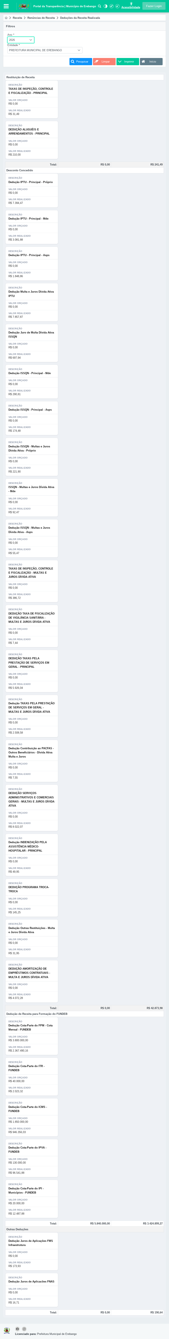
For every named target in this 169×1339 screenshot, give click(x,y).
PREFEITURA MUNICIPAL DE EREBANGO (35, 50)
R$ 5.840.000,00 (100, 1223)
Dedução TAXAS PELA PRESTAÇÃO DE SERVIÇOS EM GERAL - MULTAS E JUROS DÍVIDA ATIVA (31, 707)
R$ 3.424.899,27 (153, 1223)
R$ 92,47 (13, 512)
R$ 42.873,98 (155, 1008)
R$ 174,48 (14, 430)
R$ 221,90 (14, 471)
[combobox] (20, 40)
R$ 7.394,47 (15, 202)
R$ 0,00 (13, 103)
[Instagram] (24, 1329)
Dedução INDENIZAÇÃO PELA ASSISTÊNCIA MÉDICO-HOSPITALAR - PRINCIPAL (27, 846)
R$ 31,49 (13, 114)
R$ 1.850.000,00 (18, 1121)
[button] (153, 6)
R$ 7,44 (13, 642)
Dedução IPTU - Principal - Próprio (30, 182)
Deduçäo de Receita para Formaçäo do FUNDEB (36, 1013)
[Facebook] (18, 1329)
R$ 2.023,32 (15, 1091)
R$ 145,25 (14, 912)
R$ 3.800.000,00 (18, 1040)
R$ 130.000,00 (17, 1162)
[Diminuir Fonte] (117, 7)
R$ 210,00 (14, 154)
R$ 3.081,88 (15, 239)
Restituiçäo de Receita (20, 77)
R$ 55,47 (13, 553)
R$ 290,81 (14, 394)
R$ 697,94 (14, 357)
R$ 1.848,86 (15, 276)
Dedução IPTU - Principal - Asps (28, 255)
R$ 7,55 (13, 777)
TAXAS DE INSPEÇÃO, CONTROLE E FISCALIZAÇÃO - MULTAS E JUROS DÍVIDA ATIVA (30, 573)
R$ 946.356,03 (17, 1132)
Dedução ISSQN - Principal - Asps (30, 409)
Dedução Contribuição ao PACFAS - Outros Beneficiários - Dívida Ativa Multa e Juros (31, 752)
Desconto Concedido (19, 170)
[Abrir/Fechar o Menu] (6, 6)
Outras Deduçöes (17, 1229)
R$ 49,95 (13, 871)
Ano (10, 34)
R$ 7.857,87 (15, 316)
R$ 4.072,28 (15, 998)
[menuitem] (6, 18)
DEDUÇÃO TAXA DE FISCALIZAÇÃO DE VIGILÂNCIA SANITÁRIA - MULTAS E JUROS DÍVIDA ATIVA (31, 618)
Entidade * (13, 45)
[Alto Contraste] (105, 7)
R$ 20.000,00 (16, 1203)
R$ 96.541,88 (16, 1172)
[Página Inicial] (6, 18)
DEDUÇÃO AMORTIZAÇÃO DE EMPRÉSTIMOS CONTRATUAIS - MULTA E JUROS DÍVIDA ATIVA (29, 973)
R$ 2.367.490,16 (18, 1050)
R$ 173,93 (14, 1266)
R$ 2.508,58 (15, 732)
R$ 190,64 (156, 1312)
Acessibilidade (130, 7)
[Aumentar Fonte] (111, 7)
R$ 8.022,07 (15, 826)
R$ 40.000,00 (16, 1081)
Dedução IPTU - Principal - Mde (28, 218)
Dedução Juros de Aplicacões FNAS (31, 1281)
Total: (53, 164)
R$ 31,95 (13, 953)
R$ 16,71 (13, 1302)
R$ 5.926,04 (15, 687)
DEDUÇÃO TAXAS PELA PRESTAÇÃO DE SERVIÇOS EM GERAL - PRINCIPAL (28, 662)
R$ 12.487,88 (16, 1213)
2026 (12, 39)
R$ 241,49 (156, 164)
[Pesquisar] (99, 7)
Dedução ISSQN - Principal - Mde (29, 373)
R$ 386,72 (14, 597)
